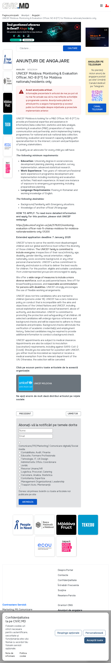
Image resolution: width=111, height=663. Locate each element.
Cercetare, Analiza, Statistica (36, 475)
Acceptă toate (95, 640)
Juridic (24, 465)
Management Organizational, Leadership (42, 481)
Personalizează (94, 632)
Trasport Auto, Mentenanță (35, 484)
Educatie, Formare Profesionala (38, 455)
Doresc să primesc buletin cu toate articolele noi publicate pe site (45, 493)
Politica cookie (23, 654)
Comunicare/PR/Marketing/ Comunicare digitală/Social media (48, 447)
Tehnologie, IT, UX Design (34, 458)
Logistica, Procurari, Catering (36, 471)
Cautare (72, 48)
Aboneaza (27, 502)
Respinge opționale (68, 632)
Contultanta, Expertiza (33, 478)
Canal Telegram (97, 108)
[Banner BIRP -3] (41, 31)
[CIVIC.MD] (15, 5)
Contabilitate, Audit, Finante (35, 452)
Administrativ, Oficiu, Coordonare (38, 462)
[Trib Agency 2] (97, 36)
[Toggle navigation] (101, 6)
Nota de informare (10, 654)
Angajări (20, 69)
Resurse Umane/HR (32, 468)
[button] (107, 6)
